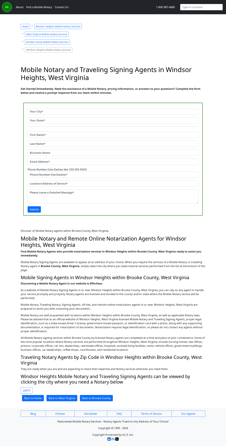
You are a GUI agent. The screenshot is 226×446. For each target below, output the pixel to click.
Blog (33, 414)
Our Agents (188, 414)
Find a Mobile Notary (39, 7)
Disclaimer (90, 414)
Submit (34, 209)
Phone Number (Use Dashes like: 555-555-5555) (57, 169)
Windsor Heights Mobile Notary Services (58, 26)
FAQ (119, 414)
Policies (60, 414)
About (19, 7)
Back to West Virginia (62, 398)
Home (25, 26)
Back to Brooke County (96, 398)
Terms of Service (151, 414)
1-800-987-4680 (165, 7)
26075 (26, 390)
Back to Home (33, 398)
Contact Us (61, 7)
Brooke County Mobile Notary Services (47, 42)
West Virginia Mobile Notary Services (46, 34)
